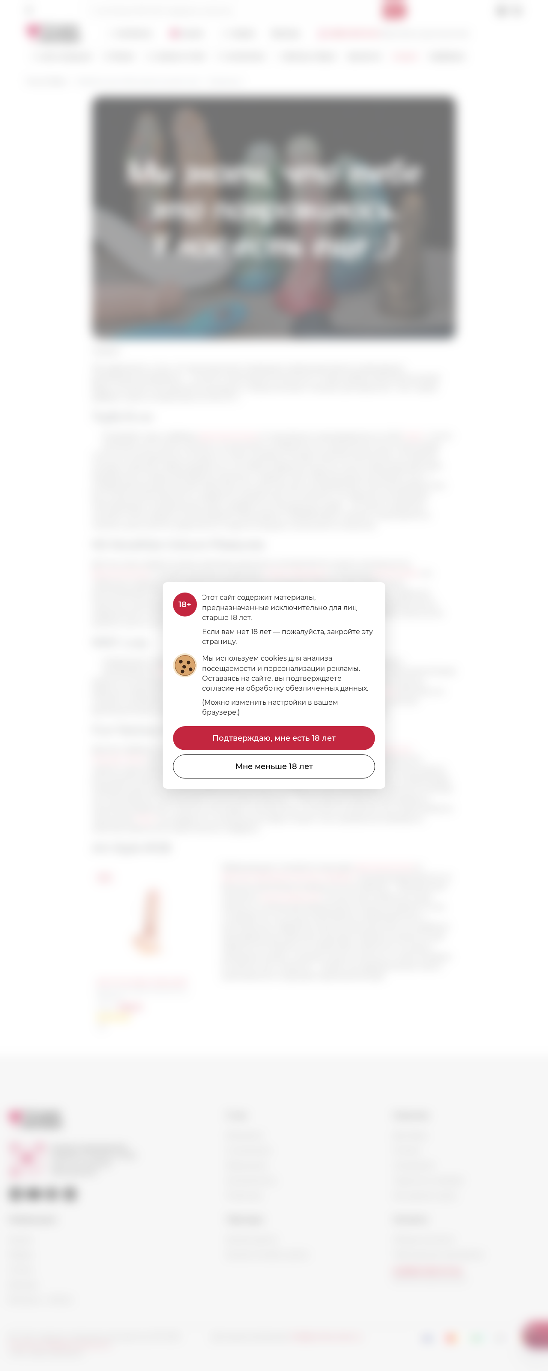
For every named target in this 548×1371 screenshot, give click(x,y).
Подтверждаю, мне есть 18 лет (274, 738)
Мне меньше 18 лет (274, 766)
